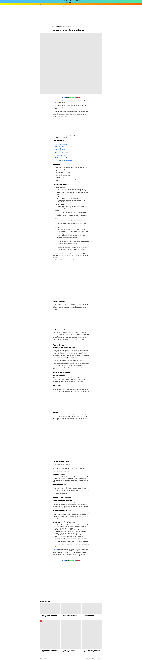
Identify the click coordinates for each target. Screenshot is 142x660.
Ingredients (57, 143)
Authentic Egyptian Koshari (70, 615)
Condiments (82, 0)
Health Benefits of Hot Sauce (62, 152)
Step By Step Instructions (61, 144)
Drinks (72, 4)
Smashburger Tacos (88, 615)
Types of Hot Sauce (60, 149)
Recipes (66, 0)
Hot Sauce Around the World (62, 158)
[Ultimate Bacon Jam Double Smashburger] (50, 608)
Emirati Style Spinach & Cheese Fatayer (69, 651)
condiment (62, 101)
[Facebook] (64, 97)
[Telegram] (74, 97)
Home (87, 658)
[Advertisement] (71, 17)
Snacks (76, 4)
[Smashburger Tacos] (92, 608)
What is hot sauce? (59, 146)
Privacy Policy (94, 658)
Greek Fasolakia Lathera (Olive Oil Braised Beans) (50, 651)
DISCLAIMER (100, 658)
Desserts (80, 4)
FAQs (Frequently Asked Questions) (63, 160)
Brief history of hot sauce (61, 148)
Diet (77, 0)
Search (78, 6)
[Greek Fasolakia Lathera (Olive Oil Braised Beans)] (50, 634)
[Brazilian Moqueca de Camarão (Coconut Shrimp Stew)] (92, 634)
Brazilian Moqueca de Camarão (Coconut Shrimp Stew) (91, 651)
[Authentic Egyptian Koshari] (71, 608)
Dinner (69, 4)
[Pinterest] (78, 97)
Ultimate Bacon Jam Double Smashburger (49, 616)
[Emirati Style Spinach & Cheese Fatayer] (71, 634)
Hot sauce (55, 549)
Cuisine (72, 0)
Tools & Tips (67, 2)
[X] (67, 97)
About (90, 658)
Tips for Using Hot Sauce (61, 155)
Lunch (65, 4)
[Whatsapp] (71, 97)
